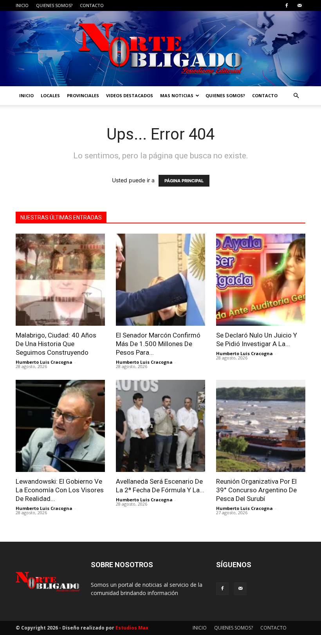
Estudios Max (131, 627)
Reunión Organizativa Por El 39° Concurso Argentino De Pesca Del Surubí (256, 490)
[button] (296, 96)
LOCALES (50, 95)
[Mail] (299, 5)
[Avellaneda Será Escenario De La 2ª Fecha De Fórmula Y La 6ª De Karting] (160, 426)
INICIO (22, 5)
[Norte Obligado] (160, 48)
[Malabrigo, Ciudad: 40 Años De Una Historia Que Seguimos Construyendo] (60, 280)
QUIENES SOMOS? (54, 5)
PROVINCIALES (83, 95)
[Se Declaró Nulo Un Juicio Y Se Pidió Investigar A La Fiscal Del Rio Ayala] (260, 280)
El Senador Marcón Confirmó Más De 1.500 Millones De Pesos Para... (158, 343)
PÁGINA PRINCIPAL (184, 180)
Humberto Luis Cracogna (44, 362)
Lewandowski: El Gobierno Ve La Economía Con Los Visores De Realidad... (60, 490)
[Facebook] (286, 5)
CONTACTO (92, 5)
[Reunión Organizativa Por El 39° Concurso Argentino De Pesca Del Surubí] (260, 426)
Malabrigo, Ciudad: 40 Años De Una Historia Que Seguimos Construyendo (56, 343)
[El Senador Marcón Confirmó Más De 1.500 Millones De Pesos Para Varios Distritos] (160, 280)
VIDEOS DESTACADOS (129, 95)
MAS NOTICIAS (176, 95)
